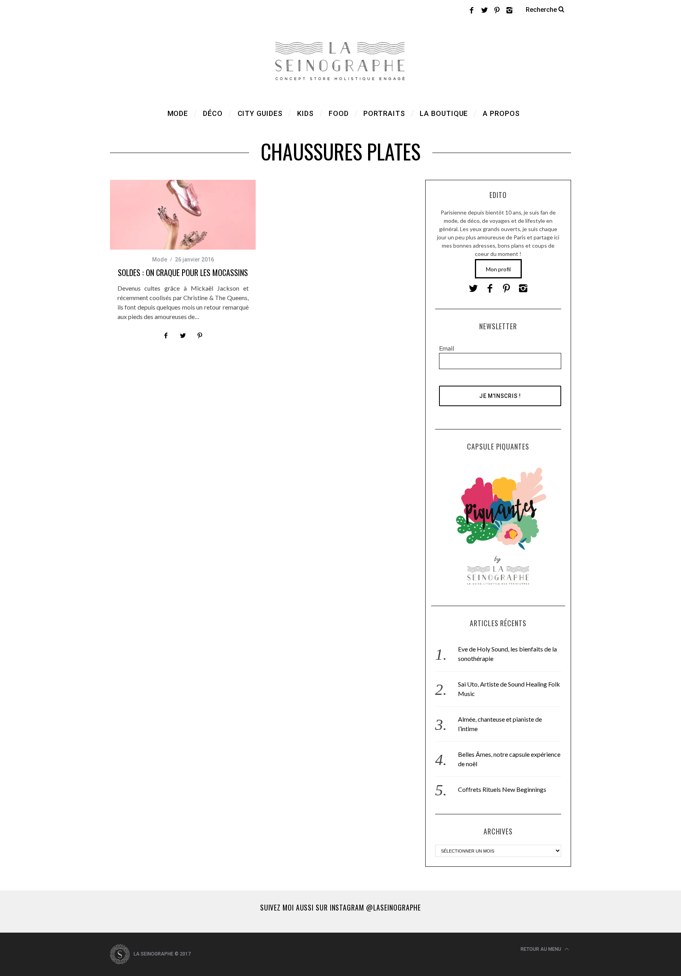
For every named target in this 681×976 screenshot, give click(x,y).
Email (446, 348)
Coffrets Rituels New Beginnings (502, 789)
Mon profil (498, 269)
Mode (159, 259)
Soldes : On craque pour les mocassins (183, 272)
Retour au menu (541, 949)
